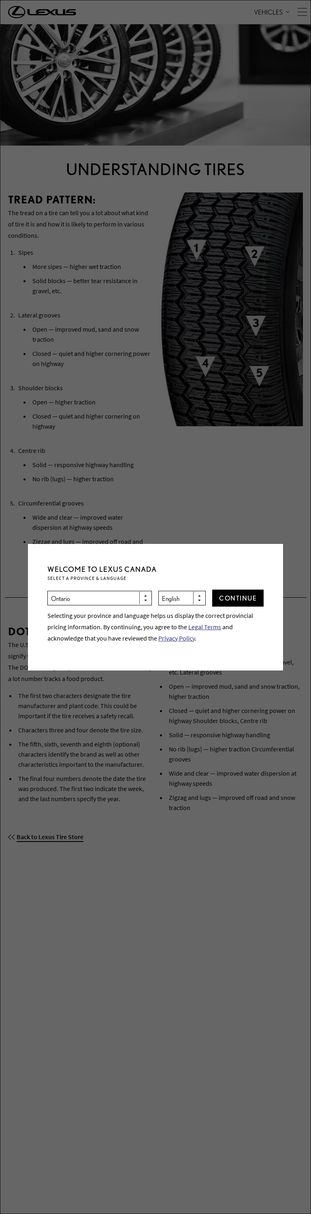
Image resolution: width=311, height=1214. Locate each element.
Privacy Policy (176, 638)
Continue (238, 598)
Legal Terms (204, 627)
